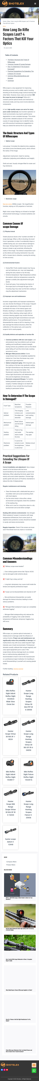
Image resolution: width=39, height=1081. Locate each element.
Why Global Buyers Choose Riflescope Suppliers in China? (19, 990)
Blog (4, 26)
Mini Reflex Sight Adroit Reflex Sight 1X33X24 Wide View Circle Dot (10, 697)
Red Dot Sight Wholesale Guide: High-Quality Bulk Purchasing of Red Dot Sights (20, 929)
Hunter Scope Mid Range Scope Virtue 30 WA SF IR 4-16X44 (10, 808)
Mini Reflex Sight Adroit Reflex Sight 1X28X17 (10, 776)
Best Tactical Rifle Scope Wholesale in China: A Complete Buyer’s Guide (19, 960)
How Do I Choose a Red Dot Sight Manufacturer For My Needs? (18, 1020)
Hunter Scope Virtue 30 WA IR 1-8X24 (10, 735)
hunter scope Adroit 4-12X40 (10, 842)
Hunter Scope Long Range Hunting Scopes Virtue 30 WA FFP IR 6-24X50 (28, 700)
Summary (11, 81)
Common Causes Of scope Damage (19, 64)
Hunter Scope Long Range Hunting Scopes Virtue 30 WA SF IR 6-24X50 (28, 740)
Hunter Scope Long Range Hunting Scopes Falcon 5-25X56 (28, 809)
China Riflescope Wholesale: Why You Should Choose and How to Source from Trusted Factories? (19, 1051)
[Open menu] (35, 3)
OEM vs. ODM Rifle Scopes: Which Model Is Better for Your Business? (19, 898)
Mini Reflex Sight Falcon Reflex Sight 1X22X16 (28, 776)
